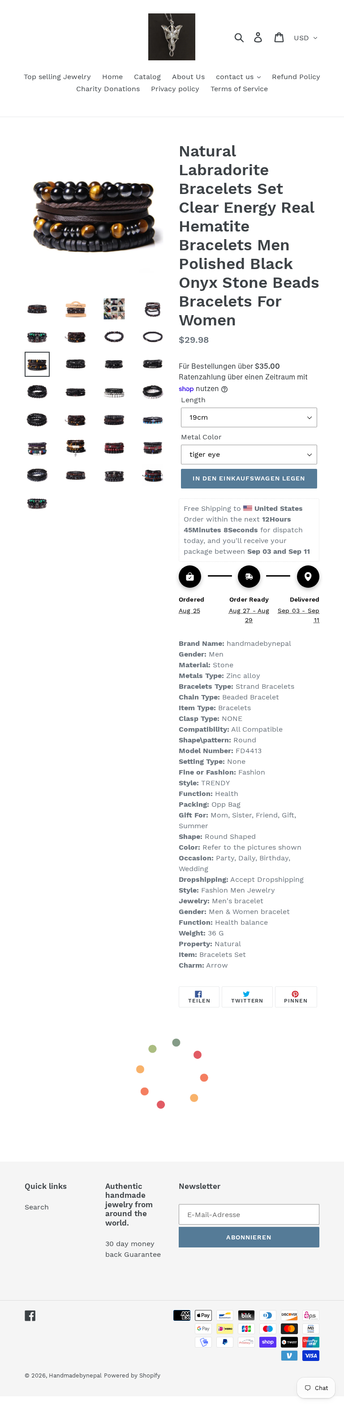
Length (193, 400)
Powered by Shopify (132, 1375)
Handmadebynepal (75, 1375)
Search (37, 1207)
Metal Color (201, 437)
